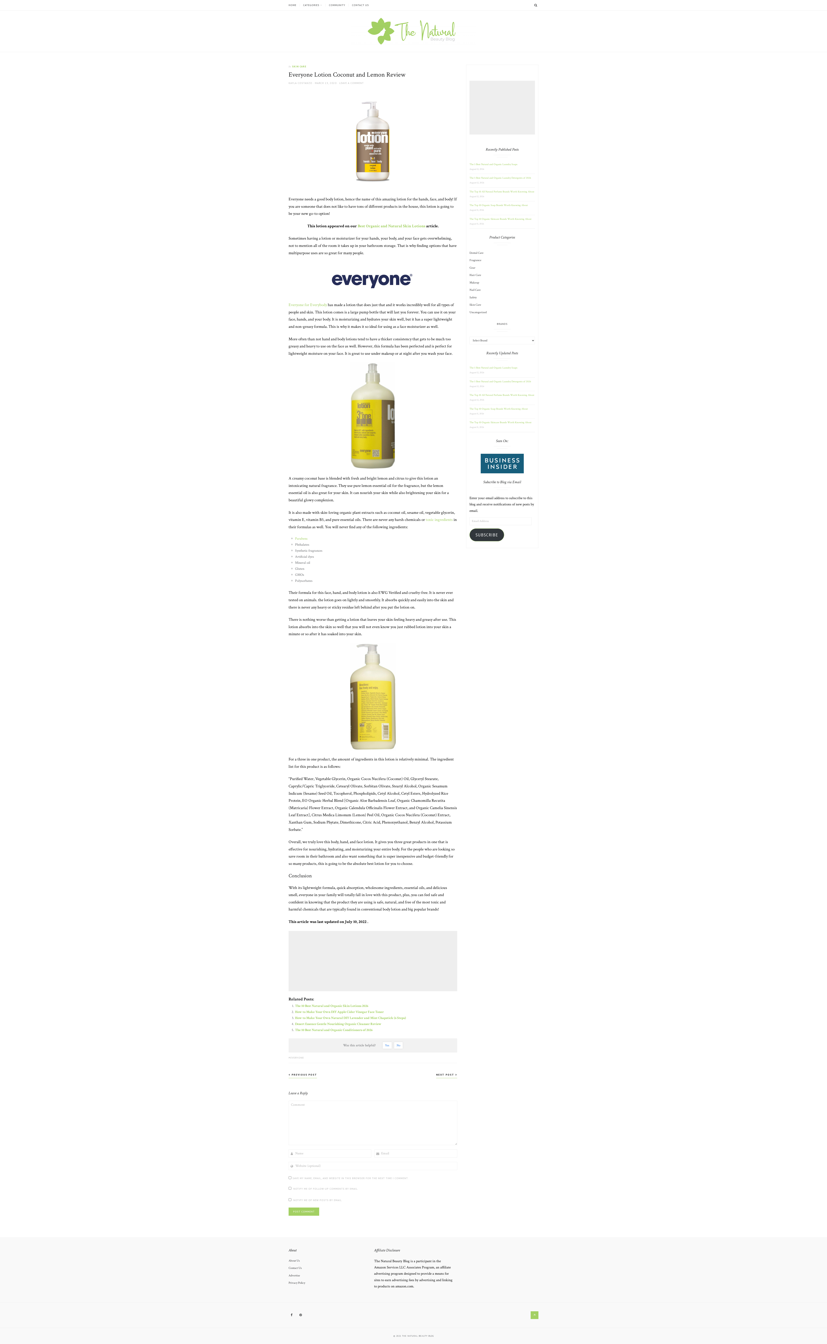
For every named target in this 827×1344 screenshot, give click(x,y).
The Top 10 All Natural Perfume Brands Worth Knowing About (501, 191)
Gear (472, 268)
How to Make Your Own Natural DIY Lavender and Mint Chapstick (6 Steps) (350, 1018)
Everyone (297, 1057)
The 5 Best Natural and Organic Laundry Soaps (493, 164)
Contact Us (360, 5)
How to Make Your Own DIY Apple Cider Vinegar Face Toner (339, 1012)
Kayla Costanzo (300, 83)
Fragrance (475, 260)
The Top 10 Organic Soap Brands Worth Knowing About (498, 205)
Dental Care (476, 253)
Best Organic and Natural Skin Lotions (391, 226)
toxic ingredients (439, 519)
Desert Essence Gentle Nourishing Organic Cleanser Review (338, 1024)
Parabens (301, 538)
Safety (473, 297)
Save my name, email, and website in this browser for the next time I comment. (350, 1178)
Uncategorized (478, 312)
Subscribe (487, 534)
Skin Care (299, 66)
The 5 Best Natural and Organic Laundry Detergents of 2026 (500, 178)
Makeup (474, 283)
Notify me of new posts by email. (317, 1200)
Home (292, 5)
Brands (502, 323)
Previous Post (304, 1074)
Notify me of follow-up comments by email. (325, 1188)
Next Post (445, 1074)
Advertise (294, 1275)
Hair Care (475, 275)
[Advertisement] (373, 961)
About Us (294, 1260)
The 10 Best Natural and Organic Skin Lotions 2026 (331, 1006)
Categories (311, 5)
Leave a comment (351, 83)
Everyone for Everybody (308, 305)
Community (337, 5)
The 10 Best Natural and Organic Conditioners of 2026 (334, 1030)
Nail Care (475, 290)
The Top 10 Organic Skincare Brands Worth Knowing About (500, 219)
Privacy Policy (297, 1283)
